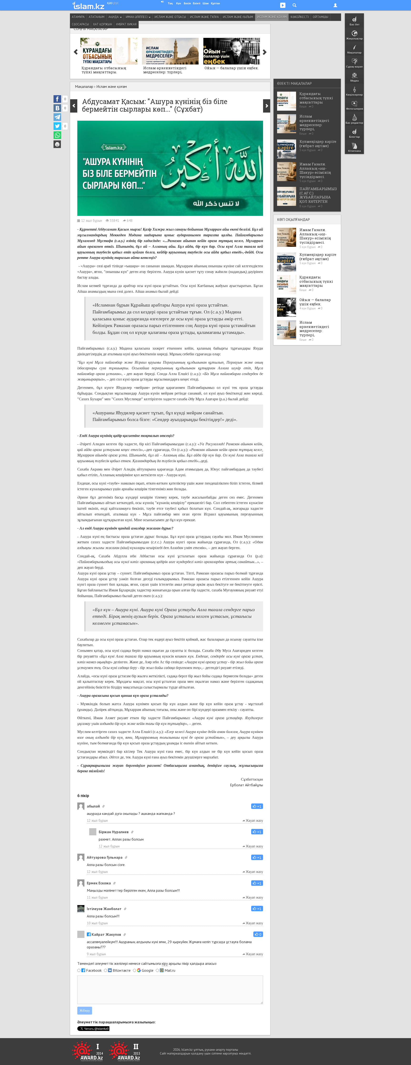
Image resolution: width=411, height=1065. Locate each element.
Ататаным (96, 17)
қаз (110, 2)
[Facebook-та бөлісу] (57, 99)
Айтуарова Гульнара (104, 857)
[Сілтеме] (103, 806)
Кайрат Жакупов (106, 934)
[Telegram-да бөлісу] (57, 117)
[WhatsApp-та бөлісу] (57, 135)
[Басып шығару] (57, 144)
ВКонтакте (122, 970)
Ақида (113, 17)
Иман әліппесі (137, 17)
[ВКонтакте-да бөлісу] (57, 108)
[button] (257, 806)
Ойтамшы (320, 17)
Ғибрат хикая (126, 24)
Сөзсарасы (80, 24)
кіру (165, 963)
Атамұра (78, 17)
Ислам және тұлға (204, 17)
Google (147, 970)
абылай (93, 806)
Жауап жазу (254, 820)
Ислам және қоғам (272, 17)
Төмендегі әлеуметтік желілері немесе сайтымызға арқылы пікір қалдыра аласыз (146, 963)
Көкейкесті (300, 17)
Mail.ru (170, 970)
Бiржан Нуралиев (114, 831)
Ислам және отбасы (170, 17)
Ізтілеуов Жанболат (104, 908)
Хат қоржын (102, 24)
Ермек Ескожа (99, 883)
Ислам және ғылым (238, 17)
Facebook (94, 970)
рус (116, 2)
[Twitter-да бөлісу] (57, 126)
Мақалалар (84, 86)
